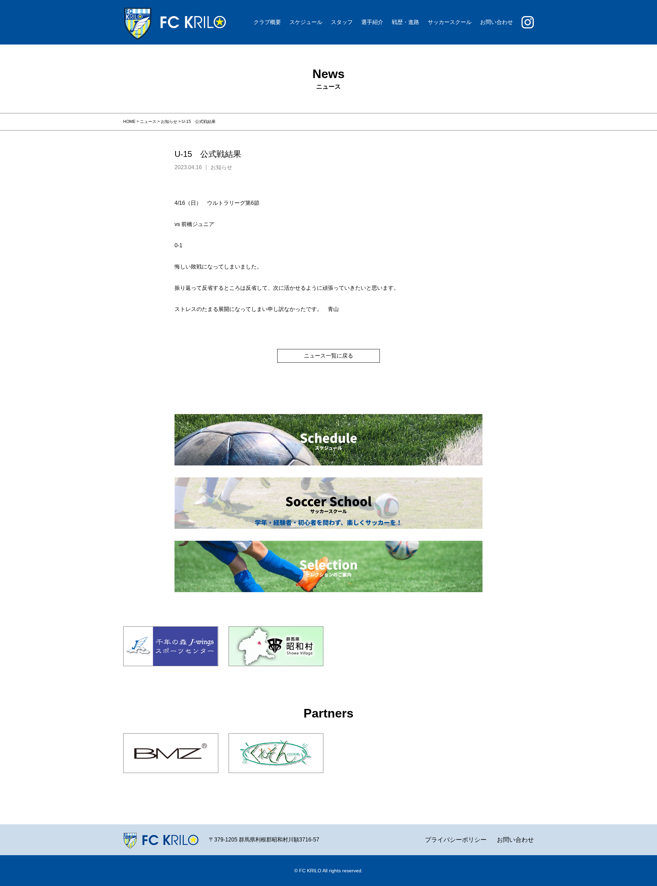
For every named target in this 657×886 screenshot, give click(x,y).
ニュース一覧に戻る (328, 356)
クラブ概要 (267, 22)
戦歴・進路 (405, 22)
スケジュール (305, 22)
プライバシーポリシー (456, 839)
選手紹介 (372, 22)
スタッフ (342, 22)
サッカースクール (450, 22)
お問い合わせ (496, 22)
